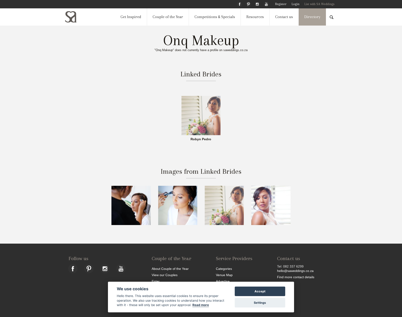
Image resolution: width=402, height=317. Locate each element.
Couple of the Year (168, 17)
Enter (156, 281)
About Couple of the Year (170, 268)
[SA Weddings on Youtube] (266, 3)
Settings (260, 302)
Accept (260, 291)
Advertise (223, 281)
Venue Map (224, 275)
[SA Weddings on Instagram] (257, 3)
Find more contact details (295, 277)
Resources (255, 17)
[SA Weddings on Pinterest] (248, 3)
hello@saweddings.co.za (295, 270)
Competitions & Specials (214, 17)
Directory (312, 17)
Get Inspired (131, 17)
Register (280, 4)
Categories (224, 268)
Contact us (284, 17)
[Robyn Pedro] (201, 115)
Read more (200, 305)
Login (295, 4)
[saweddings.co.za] (74, 17)
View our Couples (165, 275)
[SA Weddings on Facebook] (239, 3)
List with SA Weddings (319, 4)
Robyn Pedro (201, 139)
